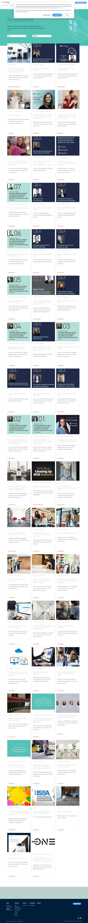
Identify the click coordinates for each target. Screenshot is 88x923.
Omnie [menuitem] (16, 913)
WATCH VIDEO (11, 783)
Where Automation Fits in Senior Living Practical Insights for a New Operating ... (43, 116)
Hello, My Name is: (14, 115)
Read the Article (37, 319)
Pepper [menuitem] (16, 915)
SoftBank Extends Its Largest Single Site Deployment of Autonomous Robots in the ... (17, 488)
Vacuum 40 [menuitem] (17, 910)
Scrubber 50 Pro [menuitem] (18, 908)
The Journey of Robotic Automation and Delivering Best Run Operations (42, 441)
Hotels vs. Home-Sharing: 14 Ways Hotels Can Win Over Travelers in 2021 (42, 581)
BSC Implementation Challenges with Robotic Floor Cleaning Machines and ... (43, 720)
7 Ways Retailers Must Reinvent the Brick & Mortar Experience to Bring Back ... (67, 581)
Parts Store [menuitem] (25, 905)
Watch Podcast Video (38, 504)
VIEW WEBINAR (36, 736)
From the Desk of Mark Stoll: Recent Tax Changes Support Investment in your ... (42, 302)
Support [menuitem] (25, 903)
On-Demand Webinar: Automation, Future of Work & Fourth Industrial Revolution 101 (43, 859)
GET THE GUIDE (36, 551)
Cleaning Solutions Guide (16, 858)
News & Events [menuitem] (9, 907)
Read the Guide (60, 179)
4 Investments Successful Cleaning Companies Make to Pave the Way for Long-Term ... (42, 766)
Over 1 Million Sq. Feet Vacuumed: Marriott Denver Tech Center (67, 488)
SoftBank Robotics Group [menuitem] (9, 909)
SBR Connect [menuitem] (17, 907)
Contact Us (77, 903)
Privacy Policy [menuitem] (14, 921)
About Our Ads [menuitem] (20, 921)
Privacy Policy (62, 7)
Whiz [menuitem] (16, 905)
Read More (11, 133)
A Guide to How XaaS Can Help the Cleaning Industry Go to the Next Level (18, 673)
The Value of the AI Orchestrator (18, 208)
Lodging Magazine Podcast (41, 486)
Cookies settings (46, 14)
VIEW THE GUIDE (12, 736)
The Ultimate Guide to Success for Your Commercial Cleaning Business (18, 813)
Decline (67, 14)
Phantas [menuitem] (16, 912)
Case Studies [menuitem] (32, 905)
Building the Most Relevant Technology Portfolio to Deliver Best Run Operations (18, 441)
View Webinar (36, 133)
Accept (57, 14)
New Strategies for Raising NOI (67, 533)
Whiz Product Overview (64, 811)
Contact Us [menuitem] (8, 905)
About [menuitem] (7, 903)
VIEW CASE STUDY (12, 504)
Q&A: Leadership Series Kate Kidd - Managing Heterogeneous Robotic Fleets (43, 348)
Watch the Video (61, 86)
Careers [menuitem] (39, 903)
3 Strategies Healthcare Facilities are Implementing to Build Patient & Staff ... (43, 627)
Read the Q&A (36, 86)
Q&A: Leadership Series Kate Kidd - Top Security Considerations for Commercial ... (43, 163)
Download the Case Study (14, 86)
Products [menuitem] (17, 903)
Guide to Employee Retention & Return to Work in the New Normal (66, 673)
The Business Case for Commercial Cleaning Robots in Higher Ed (42, 534)
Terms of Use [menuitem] (9, 921)
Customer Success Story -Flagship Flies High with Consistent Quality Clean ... (17, 70)
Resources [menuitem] (32, 903)
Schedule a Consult (81, 2)
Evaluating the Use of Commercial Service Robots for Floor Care (66, 163)
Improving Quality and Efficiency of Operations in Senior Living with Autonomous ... (67, 116)
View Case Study (61, 504)
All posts (9, 880)
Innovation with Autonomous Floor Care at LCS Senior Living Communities (18, 163)
